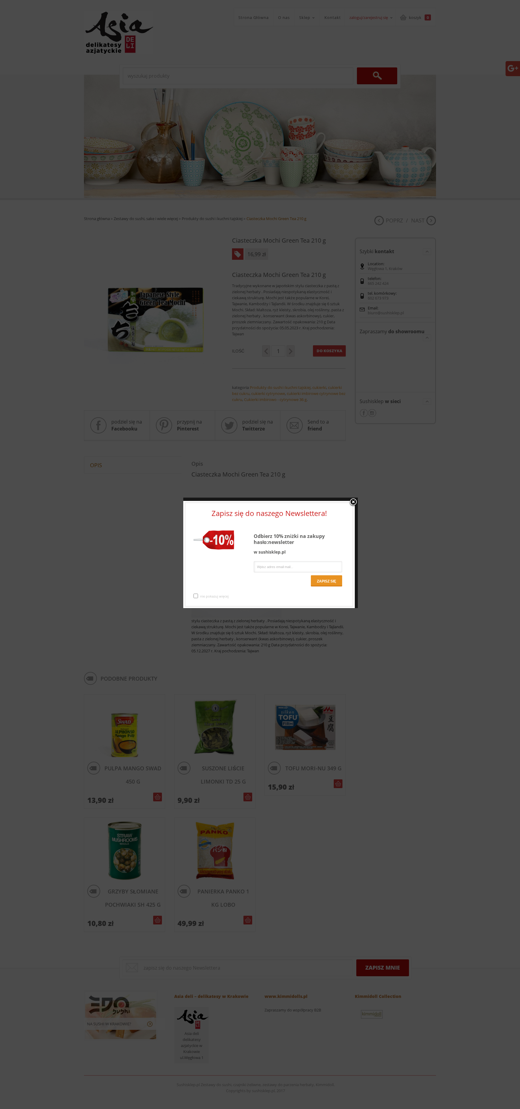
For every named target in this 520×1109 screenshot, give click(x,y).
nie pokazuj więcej (214, 596)
